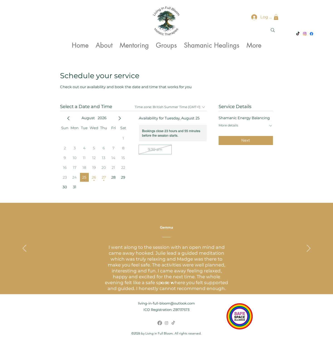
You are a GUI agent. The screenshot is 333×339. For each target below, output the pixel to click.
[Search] (273, 30)
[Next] (308, 248)
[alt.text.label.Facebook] (159, 323)
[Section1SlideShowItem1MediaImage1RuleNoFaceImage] (161, 282)
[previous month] (68, 118)
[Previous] (24, 248)
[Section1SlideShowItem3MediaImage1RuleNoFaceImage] (172, 282)
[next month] (119, 118)
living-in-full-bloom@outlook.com (166, 303)
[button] (276, 17)
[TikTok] (173, 323)
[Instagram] (166, 323)
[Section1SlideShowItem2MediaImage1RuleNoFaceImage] (167, 283)
